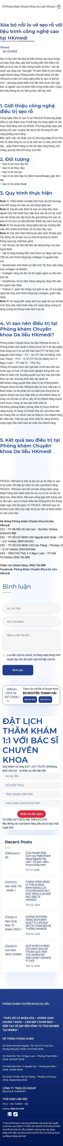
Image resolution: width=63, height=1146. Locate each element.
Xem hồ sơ (45, 699)
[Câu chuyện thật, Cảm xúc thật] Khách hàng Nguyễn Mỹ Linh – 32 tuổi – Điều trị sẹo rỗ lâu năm (38, 858)
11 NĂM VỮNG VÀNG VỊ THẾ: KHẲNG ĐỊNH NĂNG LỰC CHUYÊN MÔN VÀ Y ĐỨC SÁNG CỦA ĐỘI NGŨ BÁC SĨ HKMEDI (38, 890)
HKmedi (4, 47)
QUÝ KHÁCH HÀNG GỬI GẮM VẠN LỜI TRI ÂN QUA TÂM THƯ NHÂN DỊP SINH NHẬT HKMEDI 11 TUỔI (38, 953)
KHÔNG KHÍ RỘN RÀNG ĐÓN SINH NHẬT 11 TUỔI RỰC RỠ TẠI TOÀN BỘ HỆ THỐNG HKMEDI (38, 922)
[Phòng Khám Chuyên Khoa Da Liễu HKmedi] (29, 7)
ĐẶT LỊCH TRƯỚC (35, 766)
